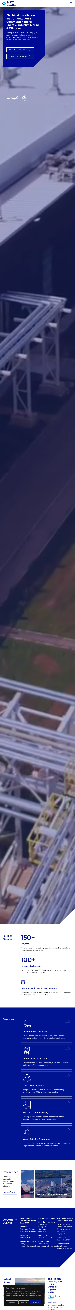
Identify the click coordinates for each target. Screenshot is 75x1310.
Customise (12, 1302)
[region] (24, 1295)
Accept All (35, 1302)
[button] (71, 3)
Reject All (24, 1302)
